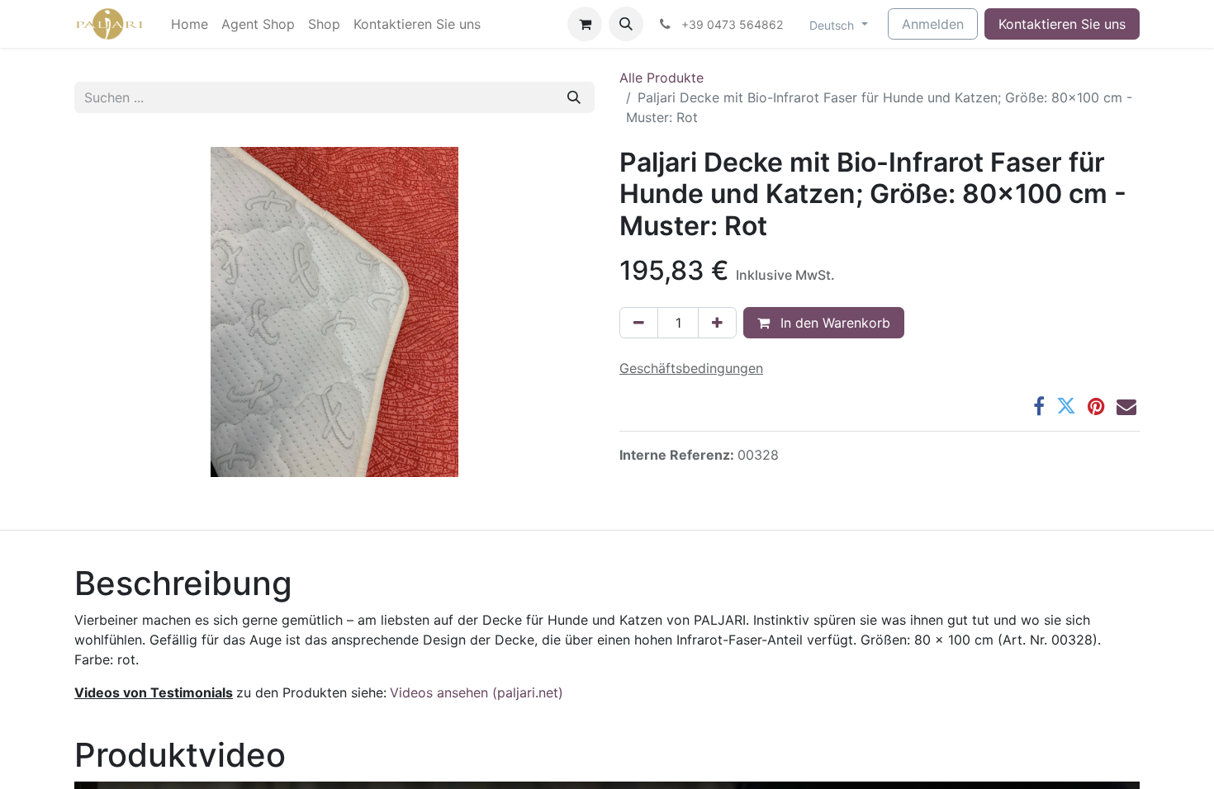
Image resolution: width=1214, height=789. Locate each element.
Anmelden (933, 24)
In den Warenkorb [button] (833, 322)
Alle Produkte (661, 77)
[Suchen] (574, 97)
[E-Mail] (1126, 406)
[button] (626, 24)
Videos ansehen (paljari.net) (476, 692)
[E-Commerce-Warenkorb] (584, 24)
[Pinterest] (1096, 406)
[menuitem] (189, 23)
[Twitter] (1066, 406)
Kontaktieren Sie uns (1062, 24)
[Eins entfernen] (638, 322)
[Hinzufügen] (717, 322)
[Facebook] (1039, 406)
